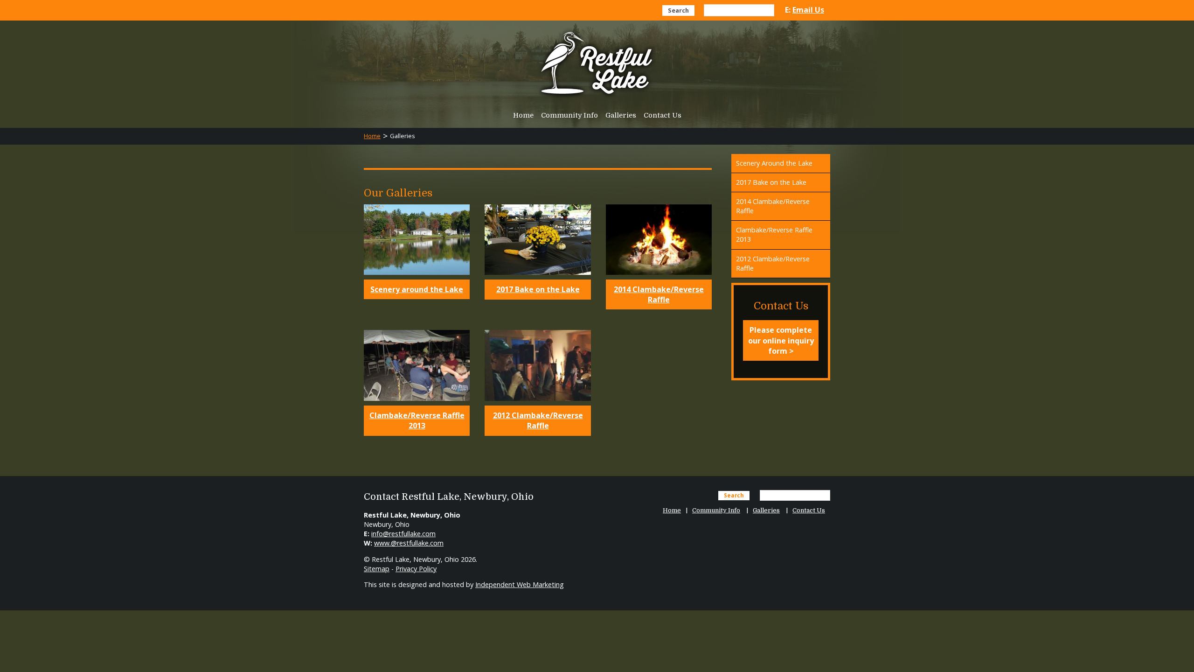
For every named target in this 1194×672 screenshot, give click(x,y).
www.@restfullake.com (409, 543)
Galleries (620, 115)
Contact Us (662, 115)
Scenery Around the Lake (774, 163)
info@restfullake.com (403, 533)
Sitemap (376, 568)
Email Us (808, 10)
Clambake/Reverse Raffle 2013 (417, 420)
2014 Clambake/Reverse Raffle (659, 294)
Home (523, 115)
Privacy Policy (416, 568)
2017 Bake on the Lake (538, 289)
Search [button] (678, 10)
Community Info (569, 115)
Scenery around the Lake (416, 289)
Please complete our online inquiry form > (781, 340)
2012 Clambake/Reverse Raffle (538, 420)
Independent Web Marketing (519, 584)
